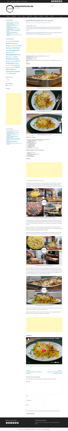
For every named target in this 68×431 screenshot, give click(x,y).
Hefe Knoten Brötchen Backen (12, 32)
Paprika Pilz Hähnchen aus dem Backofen (14, 29)
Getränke (46, 16)
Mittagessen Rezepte (12, 59)
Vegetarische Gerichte (13, 71)
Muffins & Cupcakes (10, 61)
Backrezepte (14, 43)
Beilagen (35, 16)
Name (27, 395)
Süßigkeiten (12, 69)
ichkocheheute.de (23, 6)
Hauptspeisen (14, 16)
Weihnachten (12, 73)
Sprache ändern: (24, 1)
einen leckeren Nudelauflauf (38, 32)
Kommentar (28, 381)
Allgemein (7, 41)
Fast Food (16, 48)
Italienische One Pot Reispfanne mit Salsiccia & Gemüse (13, 22)
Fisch (7, 50)
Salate (19, 16)
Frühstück (52, 16)
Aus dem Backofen (14, 41)
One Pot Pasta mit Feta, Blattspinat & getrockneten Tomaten (13, 24)
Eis (11, 48)
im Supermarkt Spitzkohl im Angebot (42, 27)
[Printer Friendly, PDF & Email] (31, 26)
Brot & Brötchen (14, 45)
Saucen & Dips (8, 67)
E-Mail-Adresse (28, 400)
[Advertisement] (44, 45)
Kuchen (15, 57)
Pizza (16, 63)
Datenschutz (13, 1)
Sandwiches (17, 65)
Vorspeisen (41, 16)
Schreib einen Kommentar (47, 22)
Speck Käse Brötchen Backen (11, 27)
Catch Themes (47, 429)
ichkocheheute (39, 22)
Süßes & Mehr (29, 16)
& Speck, (51, 32)
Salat (10, 65)
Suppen (23, 16)
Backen (8, 16)
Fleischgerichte (14, 50)
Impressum (18, 1)
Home (8, 1)
